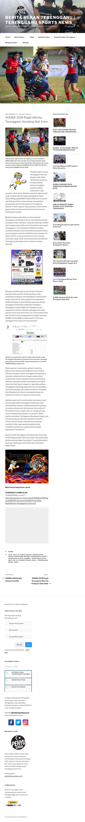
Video (32, 37)
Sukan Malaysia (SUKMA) (19, 558)
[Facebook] (11, 722)
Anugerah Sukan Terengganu (64, 37)
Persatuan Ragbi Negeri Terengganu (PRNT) (28, 556)
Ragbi (11, 551)
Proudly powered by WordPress (16, 817)
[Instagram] (25, 722)
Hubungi (26, 42)
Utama (7, 37)
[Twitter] (18, 722)
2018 (10, 555)
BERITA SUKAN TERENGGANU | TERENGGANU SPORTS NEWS (40, 20)
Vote (28, 645)
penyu (28, 114)
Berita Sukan (19, 37)
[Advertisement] (26, 525)
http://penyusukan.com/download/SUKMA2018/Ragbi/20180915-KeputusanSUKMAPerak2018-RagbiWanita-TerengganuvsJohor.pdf (26, 500)
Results (19, 645)
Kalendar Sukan (44, 37)
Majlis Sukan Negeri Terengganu (28, 555)
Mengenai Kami (11, 42)
